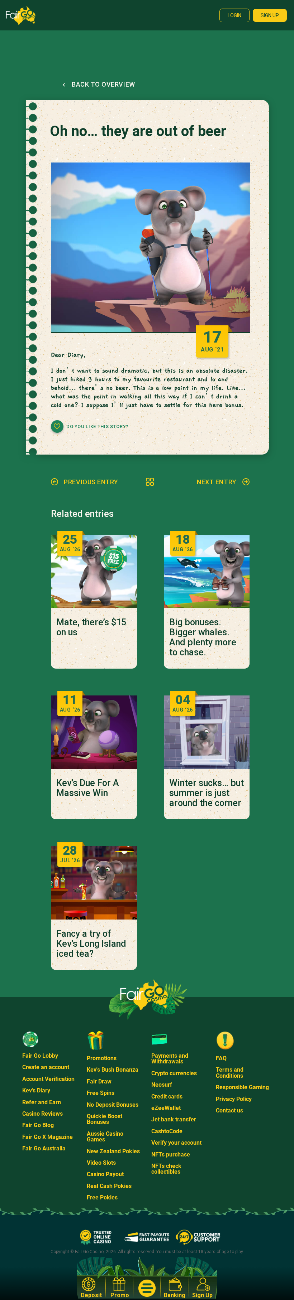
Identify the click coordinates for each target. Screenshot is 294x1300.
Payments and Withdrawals (169, 1058)
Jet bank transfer (173, 1119)
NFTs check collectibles (166, 1169)
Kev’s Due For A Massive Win (87, 788)
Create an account (45, 1067)
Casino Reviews (42, 1113)
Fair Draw (99, 1081)
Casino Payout (105, 1174)
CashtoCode (166, 1131)
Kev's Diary (36, 1090)
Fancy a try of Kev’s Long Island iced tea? (91, 944)
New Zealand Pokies (113, 1151)
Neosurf (161, 1084)
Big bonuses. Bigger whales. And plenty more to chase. (202, 637)
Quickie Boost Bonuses (104, 1119)
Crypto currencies (174, 1073)
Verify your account (176, 1142)
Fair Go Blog (38, 1125)
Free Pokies (102, 1197)
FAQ (221, 1058)
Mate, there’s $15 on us (91, 627)
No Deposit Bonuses (112, 1104)
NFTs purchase (170, 1154)
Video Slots (101, 1162)
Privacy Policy (234, 1099)
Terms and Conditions (229, 1072)
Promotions (102, 1058)
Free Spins (100, 1093)
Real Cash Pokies (109, 1186)
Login (234, 15)
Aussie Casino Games (105, 1136)
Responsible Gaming (242, 1087)
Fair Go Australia (44, 1148)
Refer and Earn (41, 1102)
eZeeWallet (166, 1108)
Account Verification (48, 1079)
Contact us (229, 1110)
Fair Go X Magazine (47, 1137)
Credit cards (166, 1096)
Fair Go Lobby (40, 1055)
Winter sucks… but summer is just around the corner (206, 793)
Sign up (270, 15)
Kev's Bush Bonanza (112, 1069)
